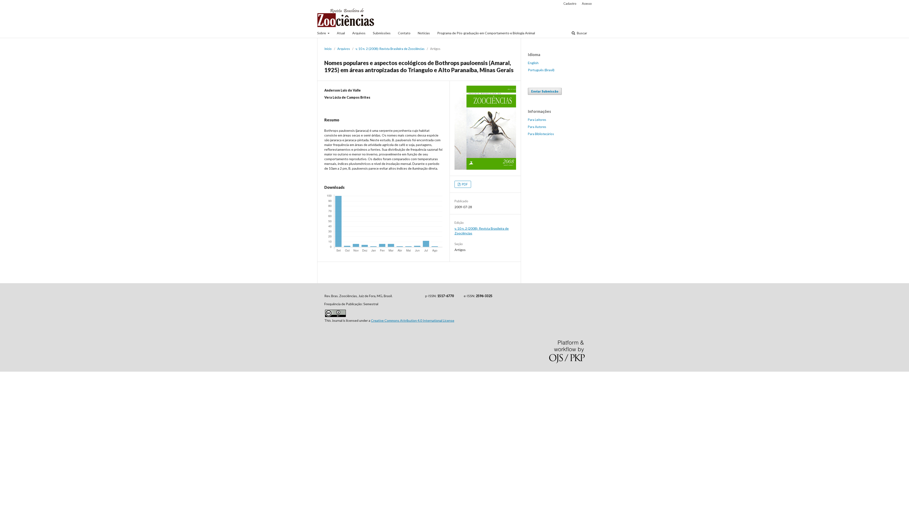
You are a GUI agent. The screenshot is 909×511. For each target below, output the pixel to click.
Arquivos (358, 33)
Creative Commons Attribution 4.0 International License (412, 320)
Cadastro (569, 3)
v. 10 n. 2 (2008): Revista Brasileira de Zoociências (390, 49)
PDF (464, 184)
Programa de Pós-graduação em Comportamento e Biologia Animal (486, 33)
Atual (341, 33)
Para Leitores (537, 120)
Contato (404, 33)
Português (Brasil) (541, 70)
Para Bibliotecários (541, 134)
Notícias (424, 33)
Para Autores (537, 127)
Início (328, 49)
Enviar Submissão (544, 91)
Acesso (587, 3)
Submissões (382, 33)
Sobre (322, 33)
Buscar (581, 33)
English (533, 63)
